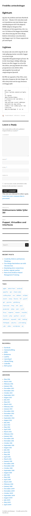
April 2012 (7, 429)
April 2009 (7, 504)
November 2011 (9, 441)
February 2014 (8, 384)
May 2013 (7, 402)
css (14, 295)
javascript (6, 309)
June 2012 (7, 425)
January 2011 (8, 461)
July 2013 (7, 400)
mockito (24, 312)
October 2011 (8, 443)
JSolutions (7, 354)
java (21, 305)
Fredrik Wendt (9, 115)
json (17, 309)
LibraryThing (8, 361)
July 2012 (7, 422)
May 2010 (7, 477)
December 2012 (9, 411)
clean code (17, 292)
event (5, 299)
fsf (20, 299)
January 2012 (8, 436)
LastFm (6, 357)
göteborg (16, 302)
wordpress (16, 326)
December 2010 (9, 463)
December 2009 (9, 488)
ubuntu (13, 323)
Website (5, 175)
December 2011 (9, 438)
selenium (6, 319)
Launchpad (7, 359)
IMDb (6, 352)
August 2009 (8, 498)
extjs (10, 299)
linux (4, 312)
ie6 (17, 305)
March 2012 (8, 431)
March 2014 (8, 381)
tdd (19, 319)
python (16, 316)
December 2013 (9, 388)
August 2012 (8, 420)
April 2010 (7, 479)
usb (4, 326)
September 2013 (9, 395)
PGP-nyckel (8, 366)
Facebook (7, 347)
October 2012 (8, 416)
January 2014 (8, 386)
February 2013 (8, 406)
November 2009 (9, 491)
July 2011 (7, 450)
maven (17, 312)
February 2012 (8, 434)
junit (22, 309)
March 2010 (8, 482)
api (11, 292)
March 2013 (8, 404)
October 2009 (8, 493)
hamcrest (6, 305)
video (9, 326)
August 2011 (8, 447)
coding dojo (7, 295)
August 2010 (8, 473)
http (12, 305)
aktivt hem (11, 288)
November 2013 (9, 390)
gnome (9, 302)
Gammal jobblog (9, 350)
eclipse (25, 295)
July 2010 (7, 475)
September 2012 (9, 418)
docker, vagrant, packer (12, 270)
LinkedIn (7, 363)
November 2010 (9, 466)
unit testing (22, 323)
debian (19, 295)
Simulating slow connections (14, 268)
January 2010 (8, 486)
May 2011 (7, 454)
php (10, 316)
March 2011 (7, 459)
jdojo (12, 309)
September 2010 (9, 470)
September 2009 (9, 495)
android (19, 288)
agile (4, 288)
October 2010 (8, 468)
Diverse (23, 115)
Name (4, 159)
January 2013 (8, 409)
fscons (16, 299)
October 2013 (8, 393)
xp (22, 326)
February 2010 (8, 484)
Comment (5, 134)
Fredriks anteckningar (13, 6)
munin (5, 316)
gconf (25, 299)
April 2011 (7, 457)
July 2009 (7, 500)
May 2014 (7, 379)
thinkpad (6, 323)
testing (24, 319)
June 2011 (7, 452)
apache (5, 292)
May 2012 (7, 427)
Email (4, 167)
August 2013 (8, 397)
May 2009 (7, 502)
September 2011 (9, 445)
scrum (23, 316)
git (4, 302)
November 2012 (9, 413)
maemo (10, 312)
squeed (13, 319)
